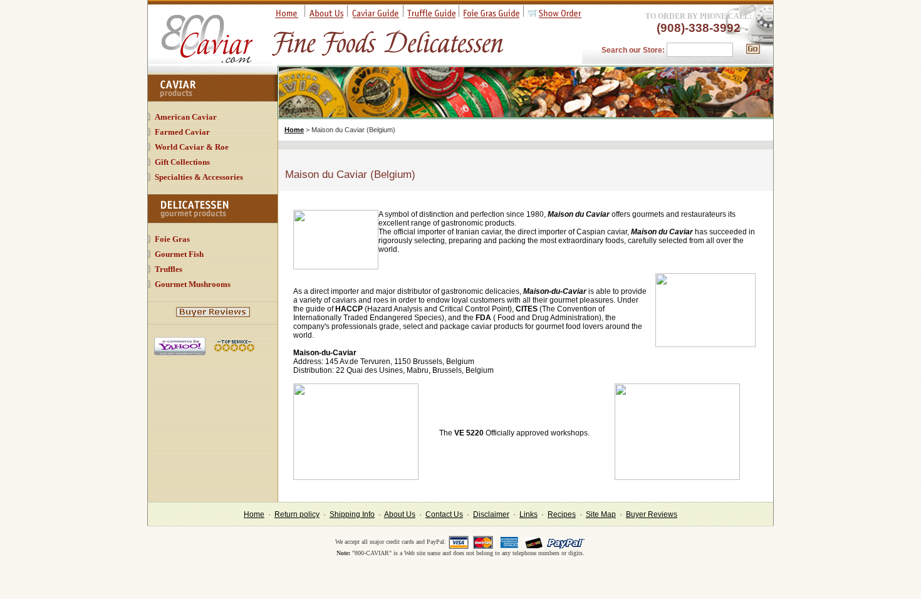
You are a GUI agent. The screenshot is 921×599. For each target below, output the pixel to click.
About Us (399, 514)
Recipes (562, 514)
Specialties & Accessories (199, 177)
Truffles (168, 269)
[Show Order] (554, 16)
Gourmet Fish (179, 254)
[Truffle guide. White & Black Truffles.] (431, 16)
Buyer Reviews (651, 514)
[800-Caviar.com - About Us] (326, 16)
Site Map (601, 514)
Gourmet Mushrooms (193, 284)
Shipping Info (352, 514)
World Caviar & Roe (192, 147)
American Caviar (186, 117)
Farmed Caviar (182, 132)
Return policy (297, 514)
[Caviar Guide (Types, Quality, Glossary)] (375, 16)
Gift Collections (182, 162)
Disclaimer (491, 514)
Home (294, 129)
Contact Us (444, 514)
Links (528, 514)
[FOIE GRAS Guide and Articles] (491, 16)
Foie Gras (172, 239)
